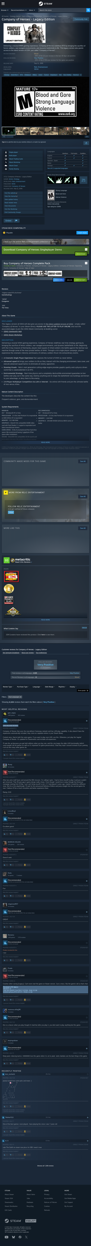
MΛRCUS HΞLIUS (14, 842)
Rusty (10, 764)
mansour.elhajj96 (14, 1009)
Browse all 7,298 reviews (45, 1166)
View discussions (10, 206)
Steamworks (9, 1202)
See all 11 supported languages (57, 168)
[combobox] (62, 10)
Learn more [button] (82, 233)
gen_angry (12, 713)
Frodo (10, 968)
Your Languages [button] (14, 697)
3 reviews (11, 813)
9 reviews (11, 970)
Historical (75, 75)
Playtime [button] (62, 687)
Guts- (10, 873)
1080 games (11, 715)
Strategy (6, 75)
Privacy (46, 1194)
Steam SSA (9, 1198)
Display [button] (72, 687)
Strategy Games (15, 16)
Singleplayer (53, 75)
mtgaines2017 (13, 904)
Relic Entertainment (41, 67)
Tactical (46, 75)
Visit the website (10, 193)
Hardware (30, 1202)
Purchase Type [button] (22, 687)
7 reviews (19, 875)
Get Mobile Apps (70, 1198)
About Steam (9, 1194)
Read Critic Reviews (22, 562)
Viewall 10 (83, 180)
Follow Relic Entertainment (24, 506)
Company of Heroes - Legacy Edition (45, 266)
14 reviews (11, 906)
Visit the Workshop (11, 209)
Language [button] (36, 687)
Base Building (67, 75)
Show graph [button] (82, 690)
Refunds (47, 1210)
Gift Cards (8, 1210)
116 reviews (20, 844)
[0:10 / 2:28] (45, 101)
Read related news (11, 203)
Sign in (4, 142)
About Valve (31, 1194)
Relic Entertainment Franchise (32, 16)
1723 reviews (22, 937)
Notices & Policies (50, 1202)
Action (40, 75)
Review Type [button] (7, 687)
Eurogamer (5, 301)
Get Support (68, 1202)
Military (35, 75)
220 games (11, 844)
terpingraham (13, 1040)
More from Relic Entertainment (27, 492)
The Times (5, 308)
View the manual (10, 196)
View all (84, 627)
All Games (5, 16)
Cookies (47, 1206)
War (60, 75)
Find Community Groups (13, 212)
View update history (11, 199)
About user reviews (27, 653)
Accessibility (48, 1198)
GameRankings (7, 295)
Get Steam (68, 1194)
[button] (5, 10)
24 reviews (11, 767)
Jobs (28, 1198)
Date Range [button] (49, 687)
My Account (68, 1206)
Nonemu (11, 935)
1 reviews (11, 1043)
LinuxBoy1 (12, 811)
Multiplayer (28, 75)
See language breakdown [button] (11, 653)
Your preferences (41, 653)
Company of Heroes (18, 186)
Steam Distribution (11, 1206)
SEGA (36, 69)
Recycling (30, 1206)
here (43, 635)
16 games (11, 875)
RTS (21, 75)
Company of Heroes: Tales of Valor (21, 268)
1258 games (11, 937)
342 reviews (21, 715)
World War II (14, 75)
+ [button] (80, 75)
